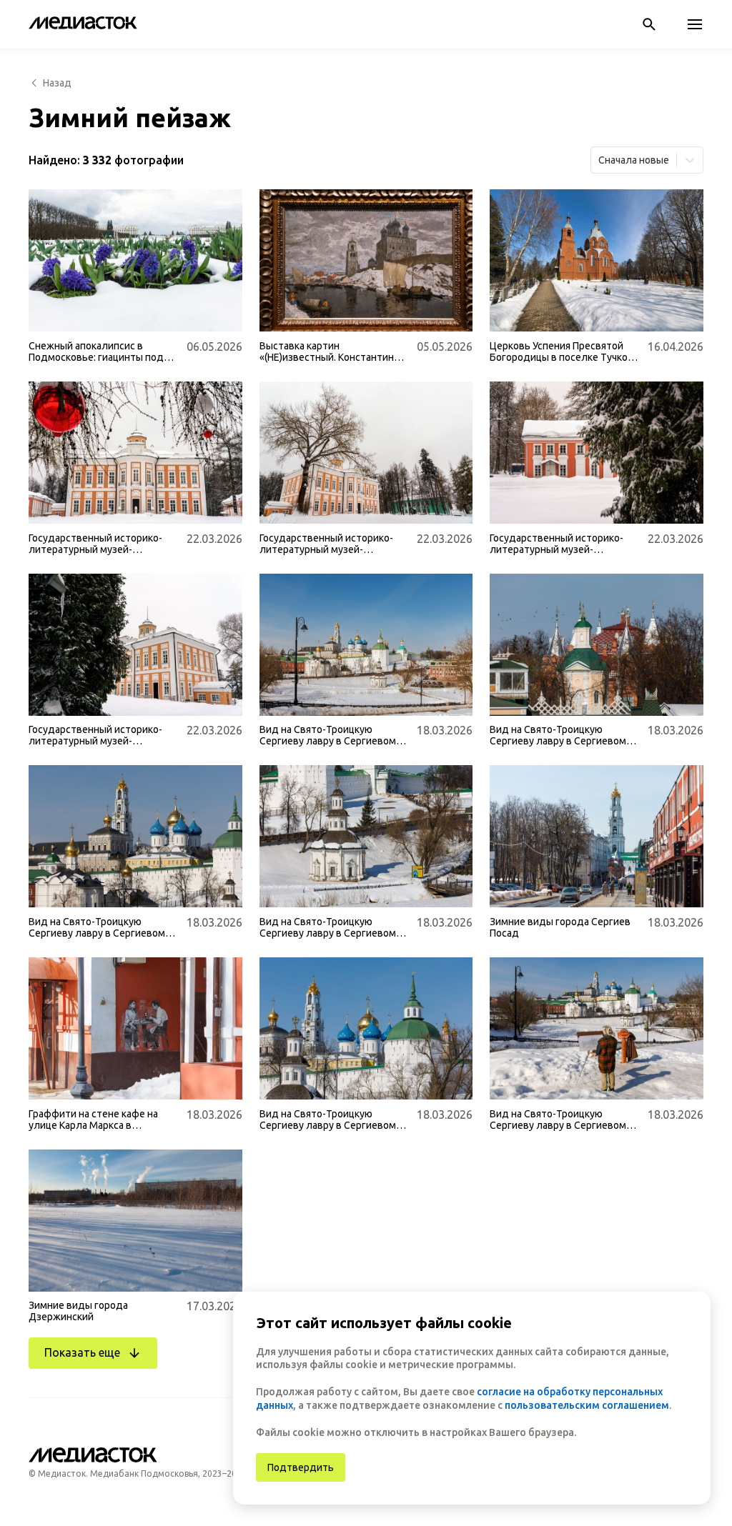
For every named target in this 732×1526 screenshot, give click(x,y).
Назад (57, 83)
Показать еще (82, 1352)
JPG (49, 312)
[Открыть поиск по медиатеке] (649, 24)
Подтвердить (300, 1467)
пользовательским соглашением (587, 1405)
